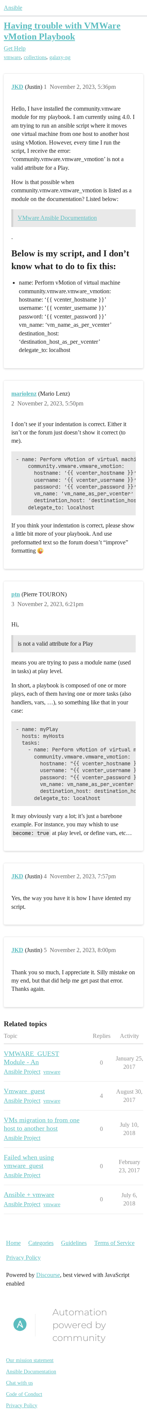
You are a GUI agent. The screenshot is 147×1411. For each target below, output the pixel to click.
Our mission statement (30, 1360)
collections (35, 57)
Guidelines (74, 1243)
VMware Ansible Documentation (57, 218)
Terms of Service (114, 1243)
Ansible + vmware (29, 1194)
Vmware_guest (24, 1091)
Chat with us (19, 1383)
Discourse (48, 1275)
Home (13, 1243)
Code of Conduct (24, 1394)
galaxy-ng (59, 57)
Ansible (13, 8)
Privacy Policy (23, 1257)
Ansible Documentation (31, 1371)
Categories (41, 1243)
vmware (12, 57)
